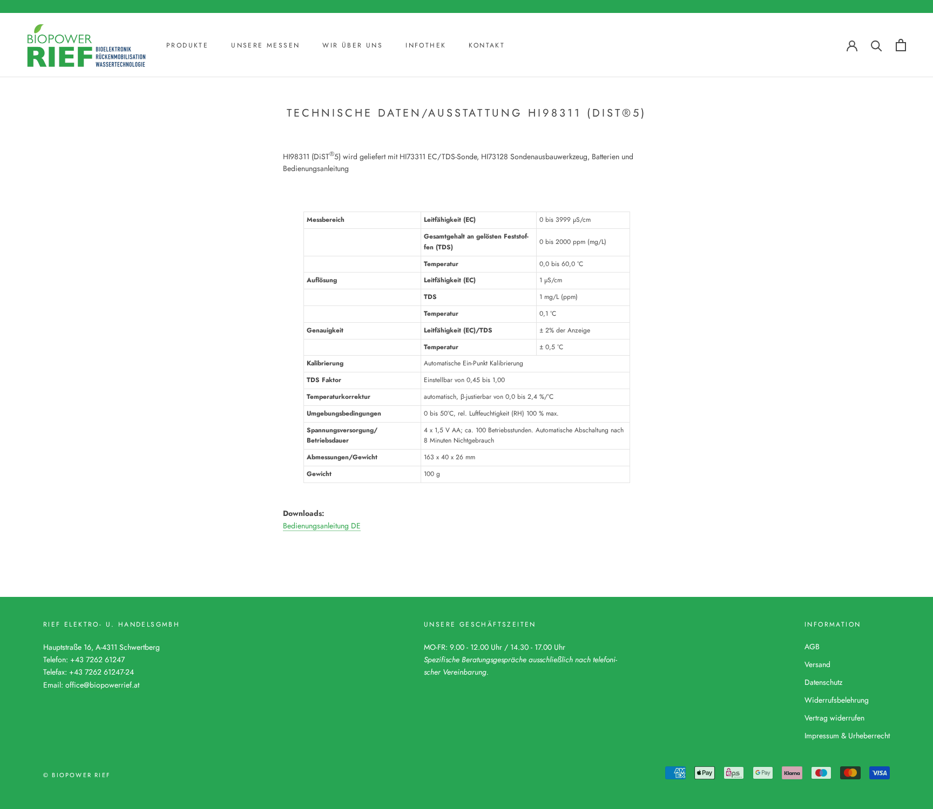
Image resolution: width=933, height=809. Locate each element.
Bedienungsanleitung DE (322, 525)
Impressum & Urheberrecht (847, 735)
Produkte (187, 45)
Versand (817, 664)
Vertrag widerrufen (834, 717)
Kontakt (487, 45)
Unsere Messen (265, 45)
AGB (812, 646)
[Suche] (876, 45)
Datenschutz (823, 682)
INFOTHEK (425, 45)
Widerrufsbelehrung (836, 700)
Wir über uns (352, 45)
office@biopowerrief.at (102, 684)
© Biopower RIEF (77, 775)
